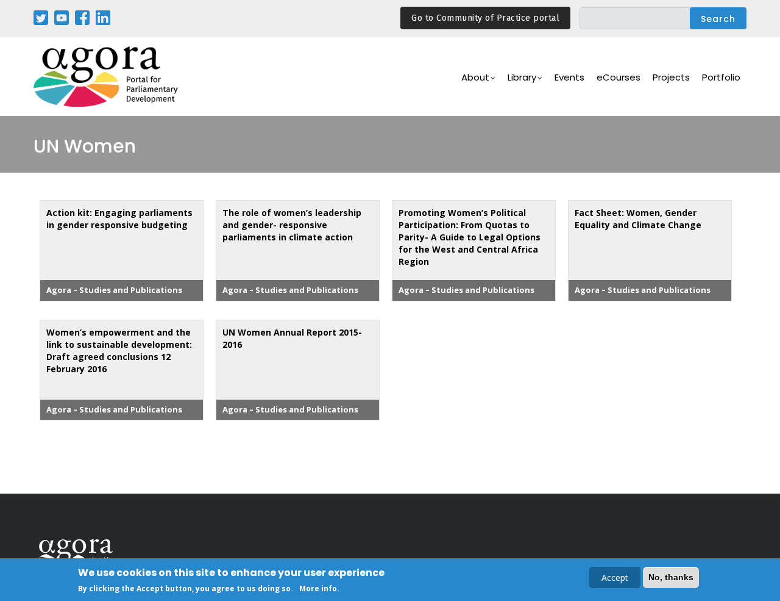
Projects (671, 77)
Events (569, 77)
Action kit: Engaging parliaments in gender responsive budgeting (119, 219)
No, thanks (670, 577)
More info (318, 588)
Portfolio (721, 77)
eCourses (618, 77)
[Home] (107, 76)
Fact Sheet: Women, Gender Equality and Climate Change (638, 219)
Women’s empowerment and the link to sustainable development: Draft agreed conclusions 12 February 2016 (119, 350)
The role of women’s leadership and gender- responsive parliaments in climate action (291, 225)
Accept (614, 577)
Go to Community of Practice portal (485, 18)
